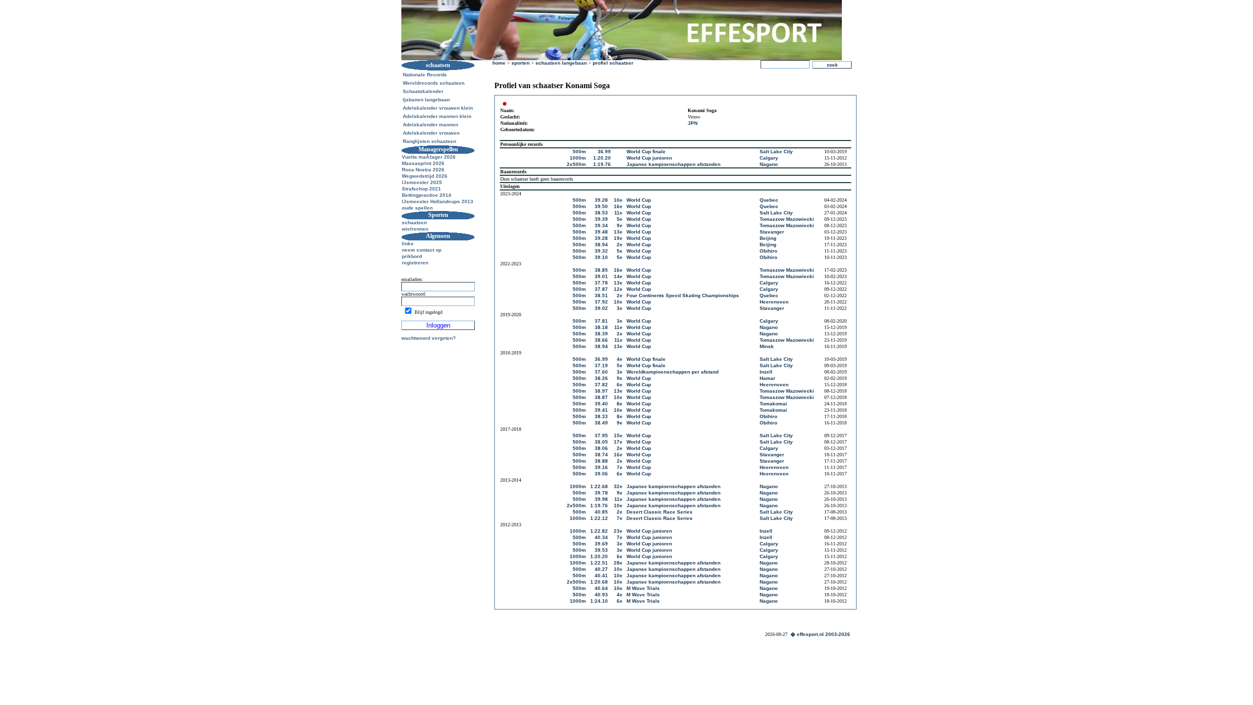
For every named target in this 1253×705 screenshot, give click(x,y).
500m (579, 151)
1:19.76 (602, 164)
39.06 (601, 473)
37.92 (601, 302)
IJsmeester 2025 (422, 182)
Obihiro (768, 251)
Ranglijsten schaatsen (429, 141)
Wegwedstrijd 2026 (424, 176)
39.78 (601, 492)
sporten (520, 63)
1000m (578, 158)
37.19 (601, 365)
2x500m (576, 164)
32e (618, 486)
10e (618, 200)
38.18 (601, 327)
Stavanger (772, 232)
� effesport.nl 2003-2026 (820, 634)
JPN (692, 123)
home (499, 63)
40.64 (601, 588)
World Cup (638, 200)
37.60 (601, 372)
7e (620, 467)
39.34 (601, 225)
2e (620, 244)
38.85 (601, 270)
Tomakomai (773, 403)
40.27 (601, 569)
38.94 (601, 244)
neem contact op (421, 250)
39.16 (601, 467)
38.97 (601, 391)
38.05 (601, 442)
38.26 (601, 378)
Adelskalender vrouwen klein (438, 108)
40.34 (601, 537)
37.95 (601, 435)
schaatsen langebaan (561, 63)
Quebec (769, 200)
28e (618, 562)
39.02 (601, 308)
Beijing (768, 238)
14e (618, 276)
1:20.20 (602, 158)
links (408, 243)
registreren (415, 262)
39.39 (601, 219)
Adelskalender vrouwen (431, 133)
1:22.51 (599, 562)
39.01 (601, 276)
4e (620, 359)
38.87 (601, 397)
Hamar (767, 378)
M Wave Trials (643, 588)
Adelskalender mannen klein (437, 116)
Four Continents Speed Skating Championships (682, 295)
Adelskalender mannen (430, 124)
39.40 (601, 403)
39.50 (601, 206)
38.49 (601, 422)
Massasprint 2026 (423, 163)
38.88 (601, 461)
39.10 (601, 257)
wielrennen (415, 229)
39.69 (601, 543)
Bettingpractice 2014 (426, 195)
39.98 (601, 499)
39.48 (601, 232)
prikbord (412, 256)
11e (618, 212)
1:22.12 (599, 518)
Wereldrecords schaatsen (433, 83)
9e (620, 225)
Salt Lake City (776, 151)
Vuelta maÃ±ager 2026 (429, 157)
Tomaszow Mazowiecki (787, 219)
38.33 (601, 416)
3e (620, 308)
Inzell (766, 372)
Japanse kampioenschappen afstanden (673, 164)
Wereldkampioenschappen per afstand (672, 372)
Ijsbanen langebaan (426, 99)
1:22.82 (599, 531)
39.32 (601, 251)
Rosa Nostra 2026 (423, 169)
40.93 (601, 594)
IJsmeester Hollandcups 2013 (437, 201)
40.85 (601, 512)
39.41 (601, 410)
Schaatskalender (423, 91)
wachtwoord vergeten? (428, 338)
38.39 (601, 333)
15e (618, 435)
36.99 (604, 151)
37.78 (601, 282)
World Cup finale (646, 151)
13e (618, 232)
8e (620, 403)
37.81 (601, 321)
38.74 (601, 454)
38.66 (601, 340)
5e (620, 219)
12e (618, 289)
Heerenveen (774, 302)
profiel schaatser (613, 63)
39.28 (601, 200)
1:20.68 (599, 582)
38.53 (601, 212)
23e (618, 531)
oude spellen (417, 208)
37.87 (601, 289)
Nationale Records (425, 74)
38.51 (601, 295)
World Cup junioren (649, 158)
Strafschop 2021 (421, 188)
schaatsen (414, 222)
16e (618, 206)
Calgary (769, 158)
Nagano (769, 164)
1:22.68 (599, 486)
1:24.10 (599, 601)
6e (620, 384)
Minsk (767, 346)
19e (618, 238)
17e (618, 442)
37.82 (601, 384)
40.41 (601, 575)
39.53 (601, 550)
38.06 (601, 448)
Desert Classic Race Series (659, 512)
